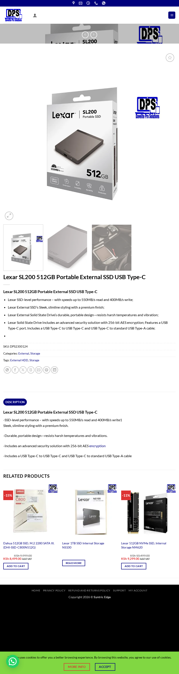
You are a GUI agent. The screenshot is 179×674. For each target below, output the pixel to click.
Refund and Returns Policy (89, 590)
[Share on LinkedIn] (54, 370)
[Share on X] (23, 370)
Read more (74, 563)
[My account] (35, 15)
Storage (35, 353)
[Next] (167, 137)
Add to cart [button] (16, 566)
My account (138, 590)
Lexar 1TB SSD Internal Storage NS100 (83, 545)
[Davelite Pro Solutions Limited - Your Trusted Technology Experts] (16, 15)
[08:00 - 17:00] (88, 3)
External (23, 353)
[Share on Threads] (30, 370)
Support (119, 590)
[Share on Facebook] (15, 370)
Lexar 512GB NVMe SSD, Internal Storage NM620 (143, 545)
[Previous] (12, 137)
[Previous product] (93, 34)
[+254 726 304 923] (96, 3)
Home (36, 590)
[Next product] (85, 34)
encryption (97, 446)
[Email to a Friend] (38, 370)
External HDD (19, 360)
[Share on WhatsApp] (7, 370)
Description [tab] (15, 402)
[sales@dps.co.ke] (81, 3)
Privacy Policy (54, 590)
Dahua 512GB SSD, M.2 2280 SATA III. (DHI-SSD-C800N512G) (28, 545)
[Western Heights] (74, 3)
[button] (171, 15)
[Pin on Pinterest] (46, 370)
